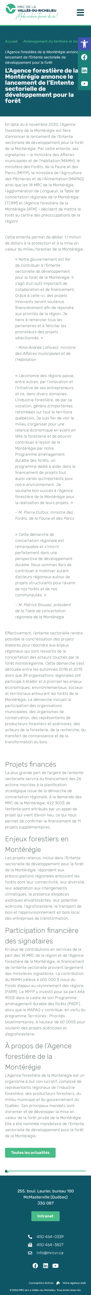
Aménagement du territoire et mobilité (54, 41)
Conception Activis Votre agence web (57, 1283)
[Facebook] (36, 1266)
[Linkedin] (45, 1266)
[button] (84, 43)
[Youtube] (56, 1266)
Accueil (11, 41)
